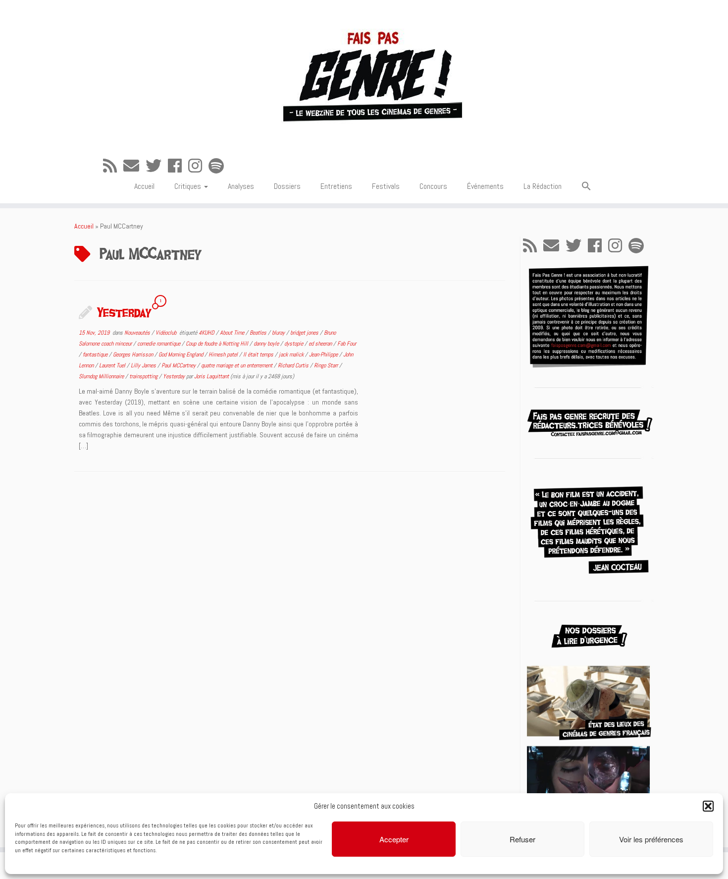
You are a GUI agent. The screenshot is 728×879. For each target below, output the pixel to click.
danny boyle (267, 344)
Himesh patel (223, 354)
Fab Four (346, 344)
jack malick (292, 354)
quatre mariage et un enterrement (237, 365)
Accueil (144, 186)
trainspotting (144, 376)
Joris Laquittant (211, 376)
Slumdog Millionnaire (102, 376)
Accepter (394, 839)
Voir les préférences (651, 839)
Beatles (259, 333)
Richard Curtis (294, 365)
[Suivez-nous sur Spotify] (219, 166)
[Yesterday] (437, 357)
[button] (708, 806)
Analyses (241, 186)
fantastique (96, 354)
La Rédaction (542, 186)
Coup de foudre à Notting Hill (218, 344)
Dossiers (287, 186)
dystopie (294, 344)
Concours (433, 186)
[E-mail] (134, 166)
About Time (233, 333)
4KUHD (207, 333)
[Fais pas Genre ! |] (364, 74)
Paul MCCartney (179, 365)
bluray (279, 333)
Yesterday (124, 312)
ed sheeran (321, 344)
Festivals (386, 186)
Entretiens (336, 186)
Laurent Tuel (113, 365)
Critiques (188, 186)
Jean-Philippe (324, 354)
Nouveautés (138, 333)
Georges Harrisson (134, 354)
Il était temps (259, 354)
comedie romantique (159, 344)
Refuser (522, 839)
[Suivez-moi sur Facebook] (178, 166)
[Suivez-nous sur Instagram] (198, 166)
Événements (485, 186)
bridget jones (305, 333)
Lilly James (144, 365)
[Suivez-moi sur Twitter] (157, 166)
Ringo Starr (326, 365)
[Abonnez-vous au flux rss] (113, 166)
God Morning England (181, 354)
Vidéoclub (167, 333)
